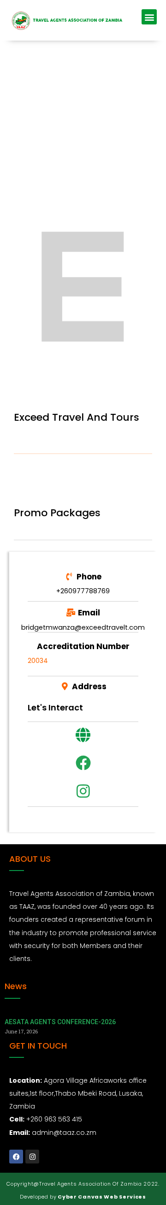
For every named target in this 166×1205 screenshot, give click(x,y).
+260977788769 (83, 591)
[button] (149, 16)
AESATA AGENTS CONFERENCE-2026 (60, 1022)
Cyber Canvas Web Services (101, 1196)
